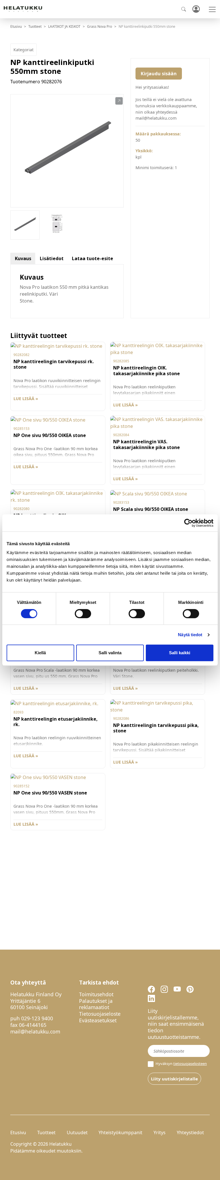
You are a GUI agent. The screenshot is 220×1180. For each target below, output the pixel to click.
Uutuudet (77, 1132)
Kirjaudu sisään (159, 73)
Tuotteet (35, 26)
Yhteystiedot (190, 1132)
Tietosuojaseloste (100, 1013)
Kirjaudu (195, 9)
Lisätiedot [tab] (52, 258)
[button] (119, 101)
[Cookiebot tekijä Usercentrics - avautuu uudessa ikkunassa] (188, 523)
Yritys (160, 1132)
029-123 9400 (37, 1018)
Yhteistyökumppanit (120, 1132)
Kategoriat (23, 49)
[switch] (83, 613)
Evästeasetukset (98, 1020)
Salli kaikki (179, 652)
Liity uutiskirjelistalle (174, 1079)
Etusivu (16, 26)
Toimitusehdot (96, 994)
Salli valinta (110, 652)
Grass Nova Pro (99, 26)
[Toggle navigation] (212, 9)
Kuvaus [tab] (23, 258)
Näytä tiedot (190, 634)
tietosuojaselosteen (190, 1063)
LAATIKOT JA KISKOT (64, 26)
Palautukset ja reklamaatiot (96, 1004)
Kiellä (40, 652)
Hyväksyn (181, 1063)
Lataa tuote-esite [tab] (92, 258)
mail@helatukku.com (35, 1031)
